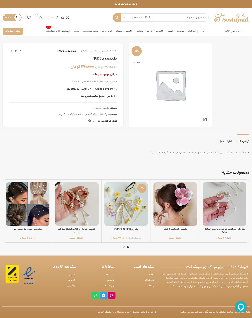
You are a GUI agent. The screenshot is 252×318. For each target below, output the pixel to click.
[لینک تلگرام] (89, 121)
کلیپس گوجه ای (88, 51)
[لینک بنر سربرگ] (126, 4)
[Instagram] (111, 295)
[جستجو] (117, 17)
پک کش (103, 114)
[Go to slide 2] (124, 247)
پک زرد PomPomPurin (126, 229)
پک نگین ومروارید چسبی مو (27, 229)
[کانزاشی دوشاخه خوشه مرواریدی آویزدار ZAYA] (224, 204)
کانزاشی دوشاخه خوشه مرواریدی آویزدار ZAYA (224, 231)
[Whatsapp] (95, 295)
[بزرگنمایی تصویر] (205, 119)
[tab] (243, 139)
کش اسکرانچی (75, 114)
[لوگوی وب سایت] (230, 18)
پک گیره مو (90, 114)
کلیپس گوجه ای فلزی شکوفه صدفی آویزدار (76, 231)
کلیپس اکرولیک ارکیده (175, 229)
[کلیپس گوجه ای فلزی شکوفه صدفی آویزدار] (77, 204)
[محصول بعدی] (11, 51)
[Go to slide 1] (128, 247)
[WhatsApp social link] (94, 121)
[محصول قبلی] (20, 51)
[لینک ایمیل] (98, 121)
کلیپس (104, 51)
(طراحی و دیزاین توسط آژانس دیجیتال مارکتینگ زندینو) (127, 312)
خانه (114, 51)
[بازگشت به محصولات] (16, 51)
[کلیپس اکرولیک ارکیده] (175, 204)
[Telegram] (103, 295)
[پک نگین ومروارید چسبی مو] (27, 204)
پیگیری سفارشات (12, 31)
